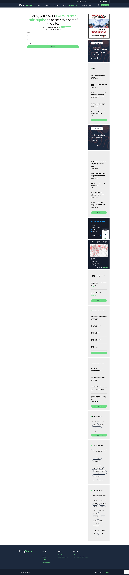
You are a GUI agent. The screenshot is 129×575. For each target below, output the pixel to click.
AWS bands (95, 517)
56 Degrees (107, 572)
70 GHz (101, 468)
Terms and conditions (63, 557)
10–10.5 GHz (96, 461)
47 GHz (94, 468)
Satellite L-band (96, 427)
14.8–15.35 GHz (97, 465)
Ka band (102, 424)
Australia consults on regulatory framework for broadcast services (97, 194)
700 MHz (95, 503)
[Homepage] (26, 5)
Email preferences (46, 562)
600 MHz (102, 500)
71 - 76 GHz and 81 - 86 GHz (99, 472)
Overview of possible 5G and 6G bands (99, 450)
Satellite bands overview (98, 421)
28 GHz (101, 533)
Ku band (95, 424)
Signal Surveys (73, 5)
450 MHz (95, 500)
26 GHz (94, 533)
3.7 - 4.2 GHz (96, 527)
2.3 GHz (95, 520)
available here (61, 27)
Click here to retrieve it (45, 43)
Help (43, 561)
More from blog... (99, 406)
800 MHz (102, 503)
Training (56, 5)
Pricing (44, 557)
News (38, 5)
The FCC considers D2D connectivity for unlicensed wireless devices (98, 204)
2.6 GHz (101, 520)
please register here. (66, 26)
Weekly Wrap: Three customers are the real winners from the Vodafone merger (99, 387)
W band (94, 480)
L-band (94, 510)
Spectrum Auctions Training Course (98, 136)
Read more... (94, 287)
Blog (64, 5)
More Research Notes (99, 353)
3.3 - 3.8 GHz (96, 523)
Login (100, 1)
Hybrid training (97, 43)
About (43, 556)
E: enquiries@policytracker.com (80, 557)
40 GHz (94, 537)
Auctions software (81, 1)
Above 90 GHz (96, 476)
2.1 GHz (103, 517)
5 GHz (103, 530)
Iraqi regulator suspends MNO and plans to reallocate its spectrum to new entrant (98, 94)
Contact (90, 1)
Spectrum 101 (86, 5)
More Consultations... (99, 212)
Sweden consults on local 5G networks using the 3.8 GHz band (98, 175)
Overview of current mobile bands (99, 495)
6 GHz (94, 455)
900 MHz (102, 506)
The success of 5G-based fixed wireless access (99, 282)
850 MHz (95, 506)
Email (28, 32)
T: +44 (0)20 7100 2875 (79, 556)
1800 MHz (101, 510)
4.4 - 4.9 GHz (96, 530)
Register (105, 1)
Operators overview (96, 292)
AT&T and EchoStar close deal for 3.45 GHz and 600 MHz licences (98, 75)
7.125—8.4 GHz (96, 458)
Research (47, 5)
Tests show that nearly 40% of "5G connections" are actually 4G (98, 398)
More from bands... (99, 435)
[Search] (99, 5)
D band (101, 480)
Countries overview (96, 339)
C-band (94, 431)
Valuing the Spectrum (99, 49)
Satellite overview (95, 332)
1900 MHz (95, 513)
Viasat (92, 346)
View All (99, 300)
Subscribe (105, 5)
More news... (98, 120)
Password (29, 38)
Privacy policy (61, 556)
